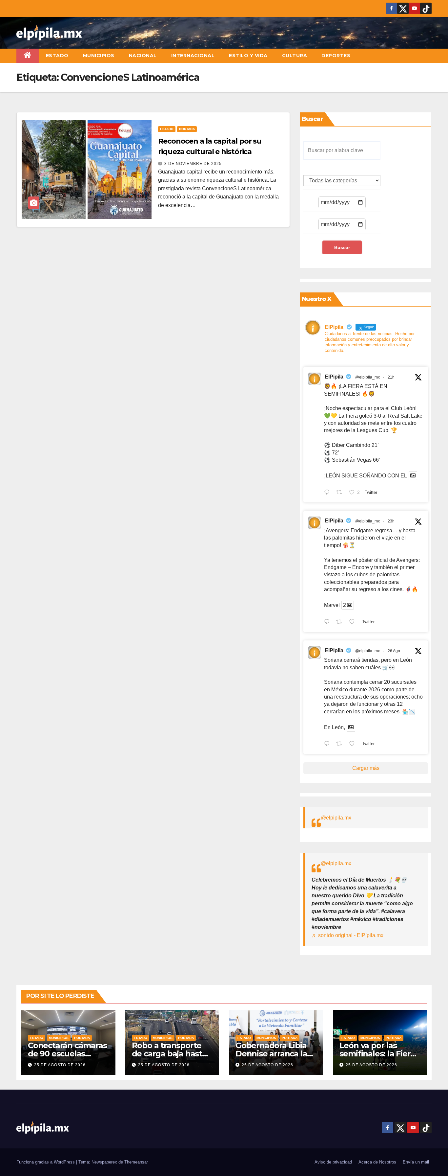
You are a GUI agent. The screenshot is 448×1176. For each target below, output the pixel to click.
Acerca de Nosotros (377, 1162)
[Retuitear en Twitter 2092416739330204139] (341, 744)
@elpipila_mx (367, 377)
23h (391, 521)
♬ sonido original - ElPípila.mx (347, 935)
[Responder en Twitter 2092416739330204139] (328, 744)
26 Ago (394, 651)
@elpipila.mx (336, 817)
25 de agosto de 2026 (60, 1065)
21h (391, 377)
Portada (187, 129)
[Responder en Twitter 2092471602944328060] (328, 493)
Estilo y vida (248, 55)
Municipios (98, 55)
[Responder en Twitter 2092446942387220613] (328, 622)
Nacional (143, 55)
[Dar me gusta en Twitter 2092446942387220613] (353, 622)
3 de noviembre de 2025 (193, 163)
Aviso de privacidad (333, 1162)
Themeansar (136, 1162)
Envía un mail (416, 1162)
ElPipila (334, 377)
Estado (57, 55)
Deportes (335, 55)
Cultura (294, 55)
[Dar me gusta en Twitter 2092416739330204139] (353, 744)
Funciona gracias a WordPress (46, 1162)
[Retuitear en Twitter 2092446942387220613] (341, 622)
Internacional (193, 55)
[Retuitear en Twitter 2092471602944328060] (341, 493)
